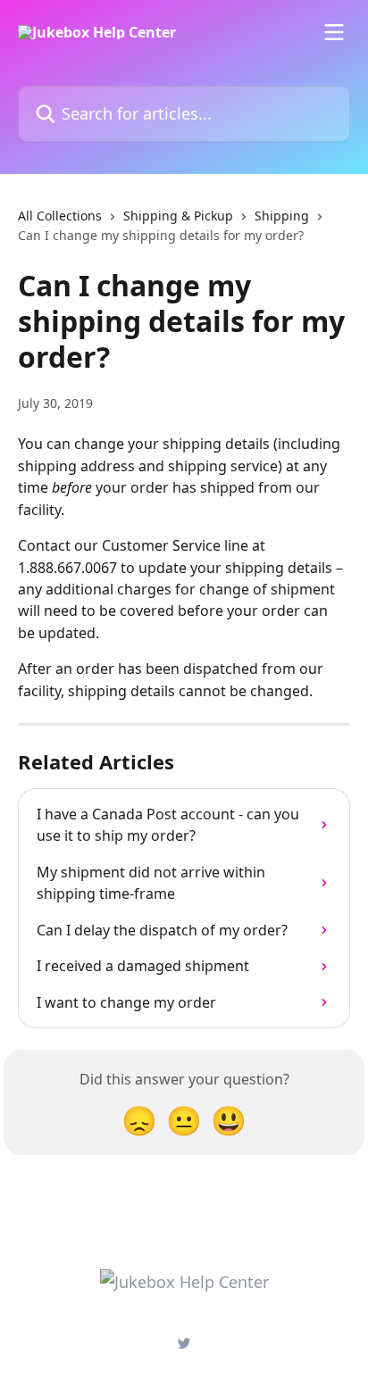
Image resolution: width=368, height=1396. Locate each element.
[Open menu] (334, 32)
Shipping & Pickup (178, 215)
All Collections (60, 215)
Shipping (282, 215)
